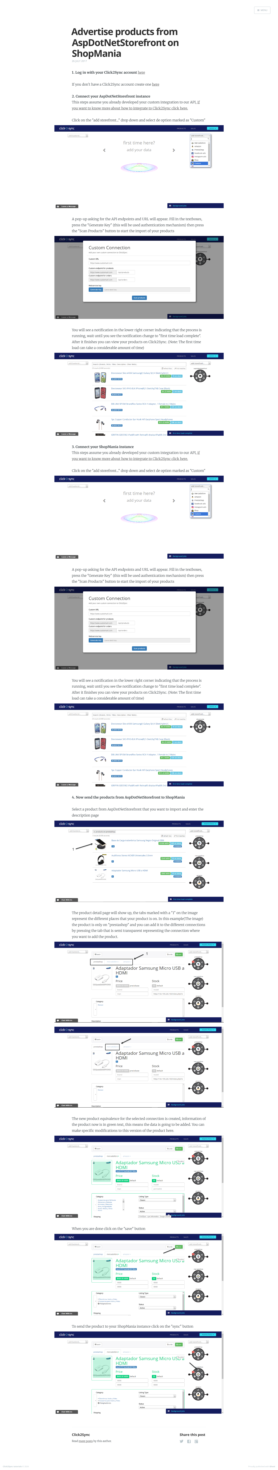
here (141, 72)
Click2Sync (81, 1435)
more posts (86, 1441)
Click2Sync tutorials (12, 1466)
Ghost (272, 1466)
